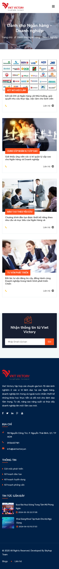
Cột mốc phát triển (13, 469)
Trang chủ (7, 37)
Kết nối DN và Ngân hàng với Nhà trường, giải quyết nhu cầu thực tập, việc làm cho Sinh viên (29, 97)
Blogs (5, 561)
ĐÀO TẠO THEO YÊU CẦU (19, 211)
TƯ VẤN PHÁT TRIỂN (17, 272)
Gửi (49, 341)
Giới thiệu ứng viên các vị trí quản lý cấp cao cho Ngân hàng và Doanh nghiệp (28, 158)
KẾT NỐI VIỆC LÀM (16, 90)
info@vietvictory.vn (16, 449)
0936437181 (13, 443)
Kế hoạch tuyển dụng (14, 479)
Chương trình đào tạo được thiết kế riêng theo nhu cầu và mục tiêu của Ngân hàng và (29, 219)
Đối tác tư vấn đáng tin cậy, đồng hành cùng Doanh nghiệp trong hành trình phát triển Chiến (28, 281)
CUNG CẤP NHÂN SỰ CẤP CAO (22, 151)
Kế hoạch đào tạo (13, 474)
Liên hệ (46, 106)
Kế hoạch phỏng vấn (14, 485)
